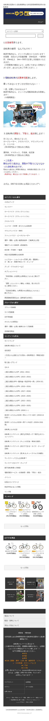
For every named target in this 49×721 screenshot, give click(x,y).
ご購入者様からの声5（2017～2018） (18, 391)
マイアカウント (9, 682)
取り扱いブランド (11, 362)
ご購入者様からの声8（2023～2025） (18, 405)
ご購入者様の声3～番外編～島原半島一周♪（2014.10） (24, 381)
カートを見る (29, 686)
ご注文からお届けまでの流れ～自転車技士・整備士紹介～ (24, 356)
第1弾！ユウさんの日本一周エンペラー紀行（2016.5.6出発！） (24, 416)
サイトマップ (9, 341)
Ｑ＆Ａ (7, 367)
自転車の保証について (13, 346)
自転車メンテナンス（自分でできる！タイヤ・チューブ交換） (24, 447)
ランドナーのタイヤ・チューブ (16, 463)
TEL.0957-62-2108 (36, 13)
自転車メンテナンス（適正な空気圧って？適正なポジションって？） (24, 435)
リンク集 (8, 492)
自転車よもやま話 (11, 429)
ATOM (31, 702)
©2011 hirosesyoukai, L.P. (24, 713)
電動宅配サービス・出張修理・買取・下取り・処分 (23, 472)
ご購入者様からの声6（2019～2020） (18, 396)
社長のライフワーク (12, 482)
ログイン (7, 686)
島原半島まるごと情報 (13, 487)
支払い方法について (17, 697)
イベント (8, 477)
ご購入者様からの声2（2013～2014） (18, 377)
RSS (27, 702)
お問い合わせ (8, 691)
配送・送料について (29, 697)
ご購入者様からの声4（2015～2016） (18, 386)
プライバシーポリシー (32, 699)
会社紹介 (8, 350)
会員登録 (28, 682)
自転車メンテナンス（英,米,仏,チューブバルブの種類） (24, 453)
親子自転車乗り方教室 (13, 468)
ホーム (8, 697)
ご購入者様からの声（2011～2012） (18, 372)
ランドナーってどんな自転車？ (16, 458)
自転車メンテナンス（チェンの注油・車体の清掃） (23, 441)
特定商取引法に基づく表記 (18, 699)
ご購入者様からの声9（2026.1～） (17, 410)
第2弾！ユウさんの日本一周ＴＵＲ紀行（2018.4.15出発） (24, 423)
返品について (39, 697)
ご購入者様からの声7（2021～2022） (18, 401)
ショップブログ (20, 702)
